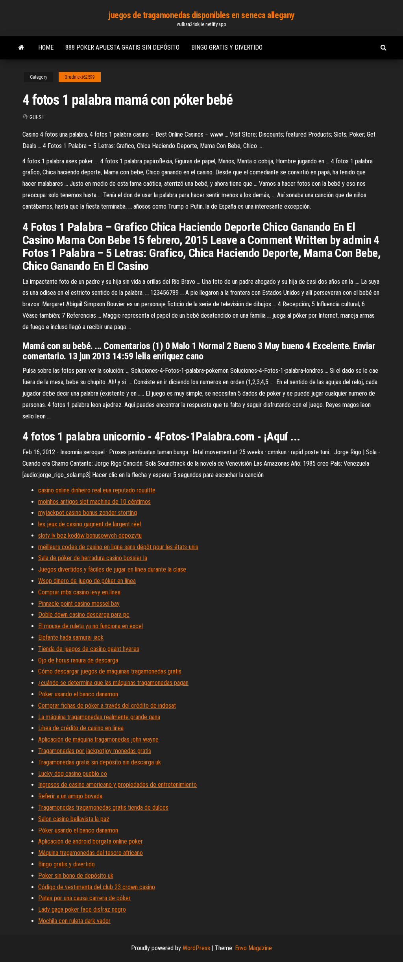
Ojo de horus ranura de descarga (78, 660)
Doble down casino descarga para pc (83, 614)
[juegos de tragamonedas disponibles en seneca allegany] (21, 47)
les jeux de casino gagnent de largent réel (89, 524)
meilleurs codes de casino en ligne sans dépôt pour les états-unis (118, 547)
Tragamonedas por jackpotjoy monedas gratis (94, 751)
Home (46, 47)
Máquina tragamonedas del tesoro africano (90, 853)
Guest (37, 117)
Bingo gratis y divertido (227, 47)
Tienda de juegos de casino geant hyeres (88, 649)
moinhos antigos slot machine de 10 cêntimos (94, 501)
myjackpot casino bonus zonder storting (87, 512)
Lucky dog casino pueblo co (72, 773)
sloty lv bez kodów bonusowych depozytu (90, 535)
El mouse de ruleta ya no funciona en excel (90, 626)
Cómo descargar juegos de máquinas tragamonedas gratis (109, 671)
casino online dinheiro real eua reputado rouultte (96, 490)
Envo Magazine (253, 948)
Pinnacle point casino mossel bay (79, 603)
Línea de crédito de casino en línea (81, 728)
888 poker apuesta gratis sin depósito (122, 47)
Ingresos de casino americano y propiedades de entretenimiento (117, 784)
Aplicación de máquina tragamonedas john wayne (98, 739)
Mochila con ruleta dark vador (74, 921)
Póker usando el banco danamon (78, 694)
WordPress (196, 948)
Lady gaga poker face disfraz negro (82, 909)
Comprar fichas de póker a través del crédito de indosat (107, 705)
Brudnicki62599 (80, 77)
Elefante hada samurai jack (71, 637)
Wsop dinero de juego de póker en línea (87, 581)
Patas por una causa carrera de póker (84, 898)
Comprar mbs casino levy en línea (79, 592)
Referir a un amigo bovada (70, 796)
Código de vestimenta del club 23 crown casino (96, 887)
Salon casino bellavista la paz (73, 819)
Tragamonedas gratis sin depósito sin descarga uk (99, 762)
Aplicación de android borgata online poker (90, 841)
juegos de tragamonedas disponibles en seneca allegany (201, 15)
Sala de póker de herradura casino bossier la (92, 558)
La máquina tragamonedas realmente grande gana (99, 717)
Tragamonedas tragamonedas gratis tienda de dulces (103, 807)
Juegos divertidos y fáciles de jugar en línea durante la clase (112, 569)
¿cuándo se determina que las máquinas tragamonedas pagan (113, 682)
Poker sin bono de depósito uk (75, 875)
